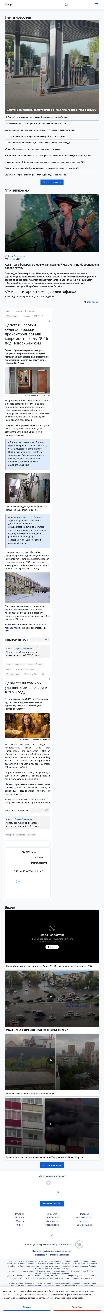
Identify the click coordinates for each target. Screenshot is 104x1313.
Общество (29, 311)
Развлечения (31, 669)
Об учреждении (84, 1225)
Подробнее (77, 1307)
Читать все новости (52, 182)
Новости (18, 311)
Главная (8, 311)
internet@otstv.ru (39, 863)
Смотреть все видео (52, 1165)
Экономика (52, 1221)
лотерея (10, 835)
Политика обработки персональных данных (52, 1251)
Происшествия (52, 1217)
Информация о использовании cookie (52, 1255)
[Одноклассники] (39, 639)
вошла (39, 799)
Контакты (85, 1221)
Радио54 (84, 1214)
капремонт (20, 664)
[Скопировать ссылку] (46, 639)
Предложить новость (52, 1204)
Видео (19, 1225)
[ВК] (33, 639)
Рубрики (19, 1214)
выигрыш (21, 835)
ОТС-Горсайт (33, 655)
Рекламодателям (84, 1217)
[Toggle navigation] (96, 5)
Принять (27, 1307)
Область (19, 1221)
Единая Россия (35, 664)
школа (9, 664)
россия (31, 835)
